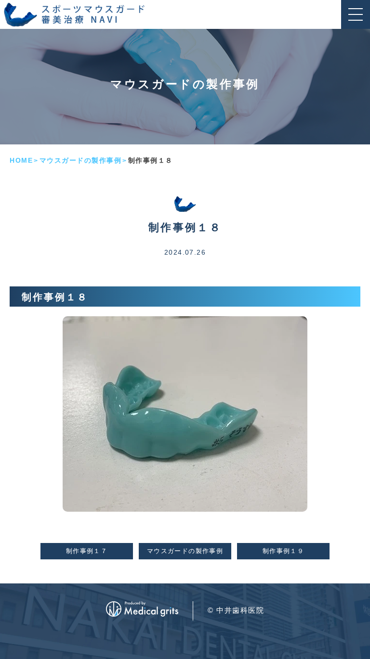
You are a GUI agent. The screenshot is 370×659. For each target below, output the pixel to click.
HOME (21, 160)
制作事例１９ (283, 551)
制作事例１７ (86, 551)
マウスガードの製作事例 (81, 160)
